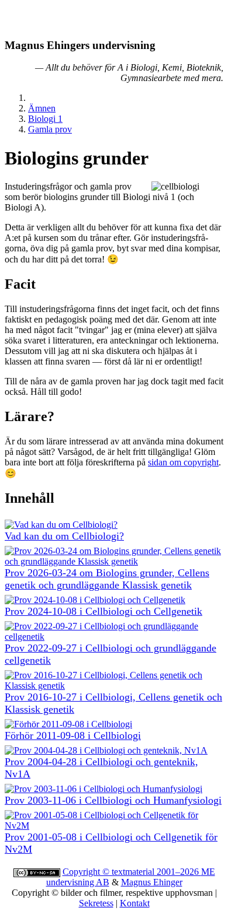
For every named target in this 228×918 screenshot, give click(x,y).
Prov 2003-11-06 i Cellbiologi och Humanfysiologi (113, 800)
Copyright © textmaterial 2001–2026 (132, 872)
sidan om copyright (183, 462)
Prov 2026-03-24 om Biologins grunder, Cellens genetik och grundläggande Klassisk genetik (107, 579)
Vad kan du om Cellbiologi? (64, 536)
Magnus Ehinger (151, 882)
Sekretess (96, 903)
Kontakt (135, 903)
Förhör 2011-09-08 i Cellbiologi (73, 735)
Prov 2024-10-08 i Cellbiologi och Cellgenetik (103, 611)
